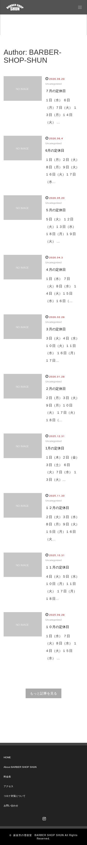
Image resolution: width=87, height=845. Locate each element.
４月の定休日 (55, 269)
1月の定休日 (54, 448)
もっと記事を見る (43, 693)
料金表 (7, 776)
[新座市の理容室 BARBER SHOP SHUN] (15, 7)
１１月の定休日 (57, 567)
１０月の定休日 (57, 627)
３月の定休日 (55, 329)
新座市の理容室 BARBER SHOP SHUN (38, 835)
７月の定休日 (55, 91)
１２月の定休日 (57, 508)
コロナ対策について (14, 796)
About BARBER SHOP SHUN (20, 767)
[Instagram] (43, 817)
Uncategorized (53, 83)
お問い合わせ (11, 805)
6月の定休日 (54, 150)
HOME (7, 757)
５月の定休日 (55, 210)
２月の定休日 (55, 389)
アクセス (8, 786)
